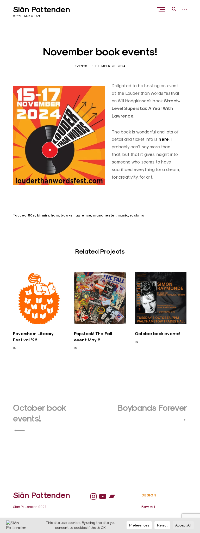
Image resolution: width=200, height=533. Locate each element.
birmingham (48, 215)
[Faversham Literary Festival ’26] (39, 298)
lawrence (82, 215)
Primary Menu (162, 9)
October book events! (157, 333)
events (81, 66)
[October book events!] (161, 298)
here (164, 139)
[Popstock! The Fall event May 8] (100, 298)
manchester (104, 215)
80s (31, 215)
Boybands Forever (152, 407)
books (66, 215)
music (123, 215)
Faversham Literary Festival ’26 (33, 337)
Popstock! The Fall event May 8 (93, 337)
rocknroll (138, 215)
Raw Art (148, 507)
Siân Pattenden (41, 9)
